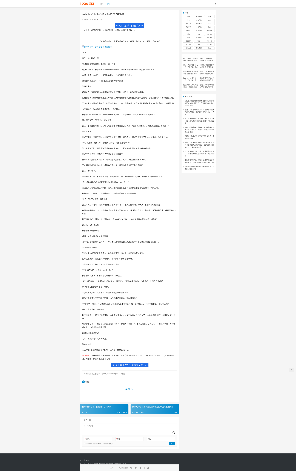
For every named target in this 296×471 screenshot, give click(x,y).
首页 (101, 4)
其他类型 (199, 17)
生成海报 (124, 468)
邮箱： (119, 439)
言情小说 (209, 41)
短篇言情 (209, 34)
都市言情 (199, 48)
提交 (171, 443)
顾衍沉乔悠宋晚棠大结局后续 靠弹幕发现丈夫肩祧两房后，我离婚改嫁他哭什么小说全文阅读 (207, 66)
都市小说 (209, 44)
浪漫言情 (199, 27)
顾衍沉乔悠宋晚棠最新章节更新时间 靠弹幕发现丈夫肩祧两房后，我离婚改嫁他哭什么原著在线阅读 (207, 86)
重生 (209, 48)
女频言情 (188, 23)
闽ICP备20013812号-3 (117, 464)
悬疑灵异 (188, 27)
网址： (150, 439)
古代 (87, 382)
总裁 (209, 23)
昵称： (87, 439)
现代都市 (209, 31)
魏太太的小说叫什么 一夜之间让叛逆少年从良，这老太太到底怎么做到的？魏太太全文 (190, 66)
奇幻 (209, 20)
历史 (209, 17)
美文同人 (188, 41)
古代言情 (199, 20)
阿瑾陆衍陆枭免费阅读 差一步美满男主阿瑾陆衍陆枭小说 (190, 86)
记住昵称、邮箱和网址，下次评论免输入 (99, 444)
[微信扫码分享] (131, 468)
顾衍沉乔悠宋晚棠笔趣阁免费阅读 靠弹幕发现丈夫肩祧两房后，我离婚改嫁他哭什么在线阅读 (190, 59)
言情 (198, 41)
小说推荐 (199, 23)
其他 (188, 17)
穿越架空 (199, 37)
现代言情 (199, 31)
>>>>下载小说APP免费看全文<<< (130, 365)
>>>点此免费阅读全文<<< (129, 25)
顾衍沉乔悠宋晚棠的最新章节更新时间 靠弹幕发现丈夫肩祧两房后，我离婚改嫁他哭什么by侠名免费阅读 (207, 73)
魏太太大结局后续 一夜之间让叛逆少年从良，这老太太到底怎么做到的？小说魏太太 (190, 79)
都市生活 (188, 48)
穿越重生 (209, 37)
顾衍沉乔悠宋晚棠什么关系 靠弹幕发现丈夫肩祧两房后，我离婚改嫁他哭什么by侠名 (207, 59)
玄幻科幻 (188, 31)
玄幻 (209, 27)
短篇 (198, 34)
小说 (108, 4)
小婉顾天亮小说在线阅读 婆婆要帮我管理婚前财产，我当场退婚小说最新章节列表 (207, 79)
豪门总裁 (188, 44)
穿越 (188, 37)
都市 (198, 44)
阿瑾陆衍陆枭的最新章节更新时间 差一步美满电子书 (190, 73)
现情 (188, 34)
